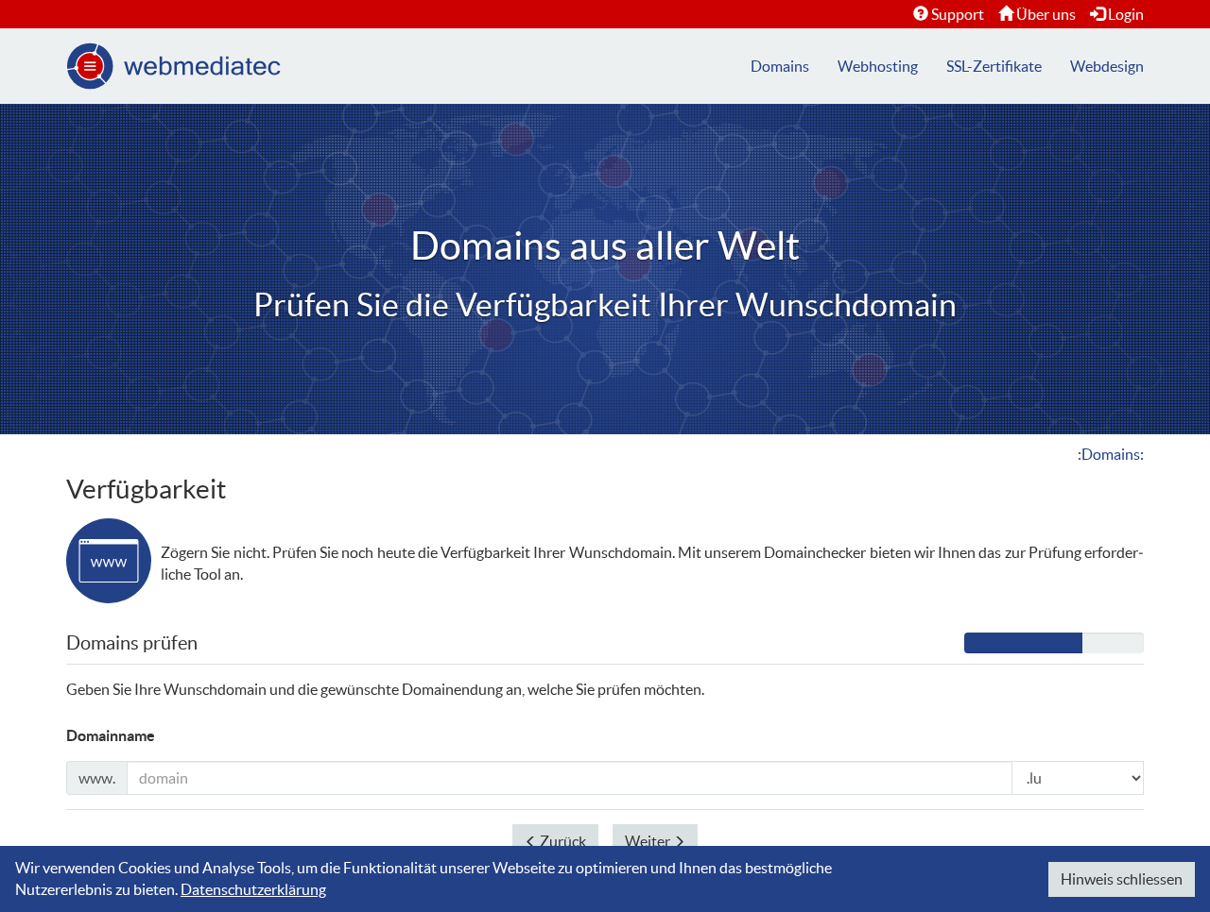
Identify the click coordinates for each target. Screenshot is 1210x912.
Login (1126, 14)
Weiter (649, 841)
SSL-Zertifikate (994, 66)
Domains (780, 66)
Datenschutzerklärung (253, 889)
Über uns (1046, 14)
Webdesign (1107, 66)
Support (957, 14)
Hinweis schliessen (1122, 878)
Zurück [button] (561, 841)
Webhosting (878, 66)
